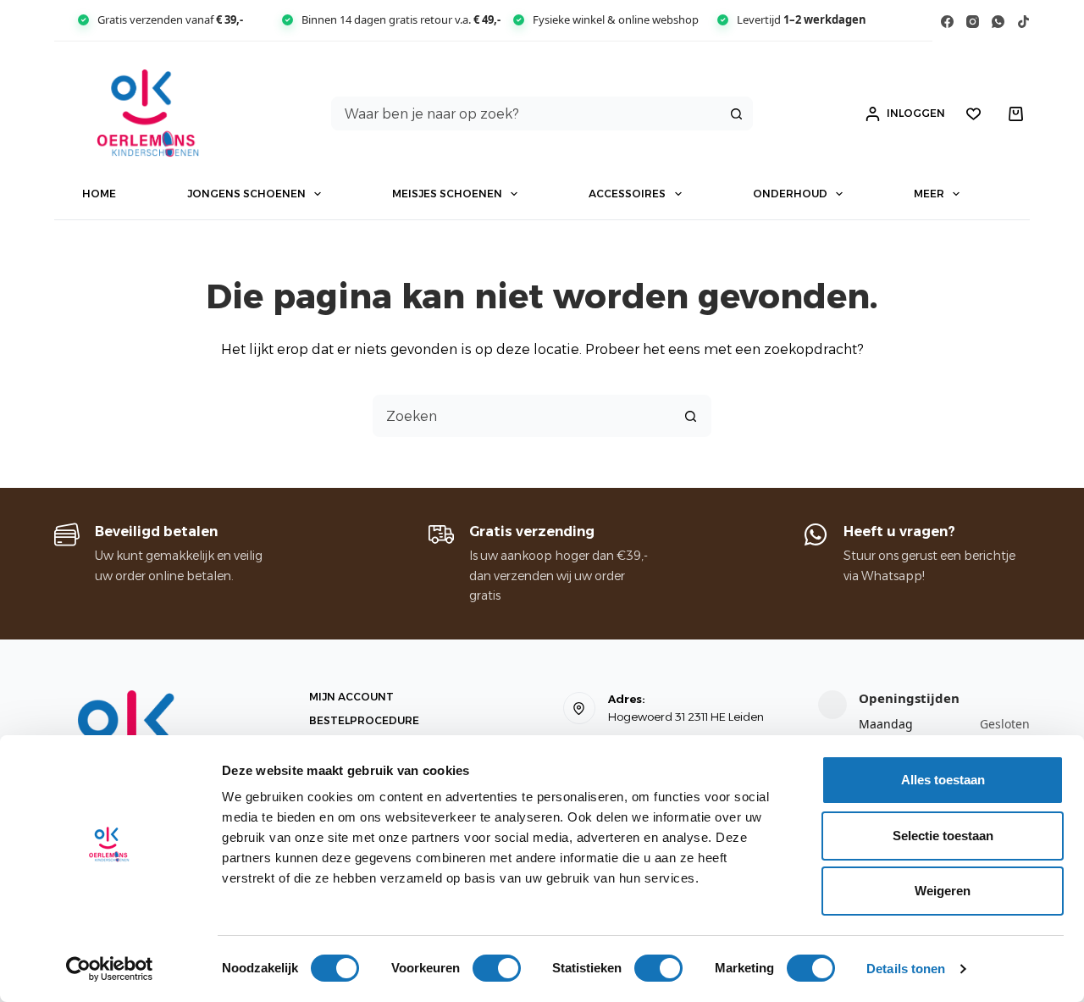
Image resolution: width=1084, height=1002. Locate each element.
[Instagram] (972, 21)
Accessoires (627, 193)
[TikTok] (1023, 21)
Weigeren (943, 890)
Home (99, 193)
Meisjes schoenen (447, 193)
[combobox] (526, 113)
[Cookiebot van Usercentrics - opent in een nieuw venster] (110, 969)
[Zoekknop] (736, 113)
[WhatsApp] (998, 21)
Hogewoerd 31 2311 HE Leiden (686, 716)
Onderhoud (790, 193)
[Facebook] (947, 21)
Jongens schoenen (246, 193)
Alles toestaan (943, 779)
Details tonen (905, 968)
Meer (929, 193)
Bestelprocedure (364, 720)
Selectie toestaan (943, 835)
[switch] (497, 968)
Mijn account (351, 696)
